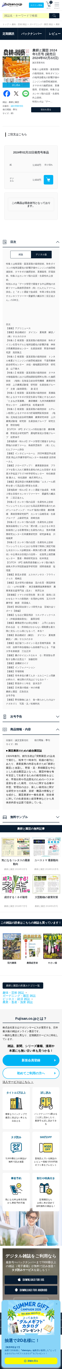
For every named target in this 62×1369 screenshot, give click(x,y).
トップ (6, 24)
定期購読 (8, 33)
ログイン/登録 (36, 5)
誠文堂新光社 (17, 106)
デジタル (12, 179)
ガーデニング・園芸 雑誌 (41, 24)
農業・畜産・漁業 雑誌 (18, 1002)
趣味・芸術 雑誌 (19, 24)
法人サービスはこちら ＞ (18, 1081)
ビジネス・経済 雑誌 (16, 999)
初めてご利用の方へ (31, 1073)
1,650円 (37, 165)
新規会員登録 (31, 1060)
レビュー (55, 33)
